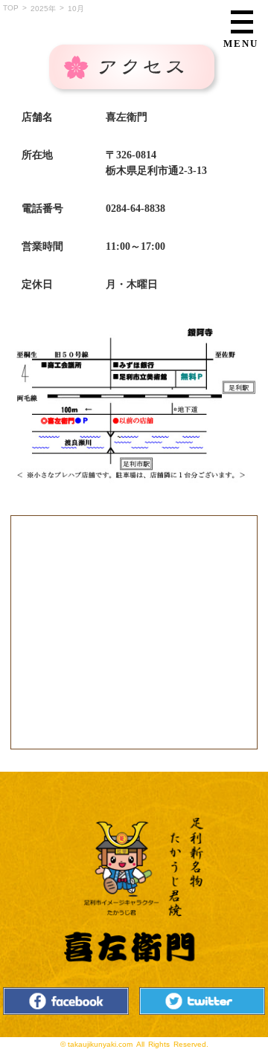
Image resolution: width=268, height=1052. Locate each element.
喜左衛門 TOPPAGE (134, 890)
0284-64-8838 (135, 208)
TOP (11, 8)
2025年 (43, 8)
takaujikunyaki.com (100, 1044)
